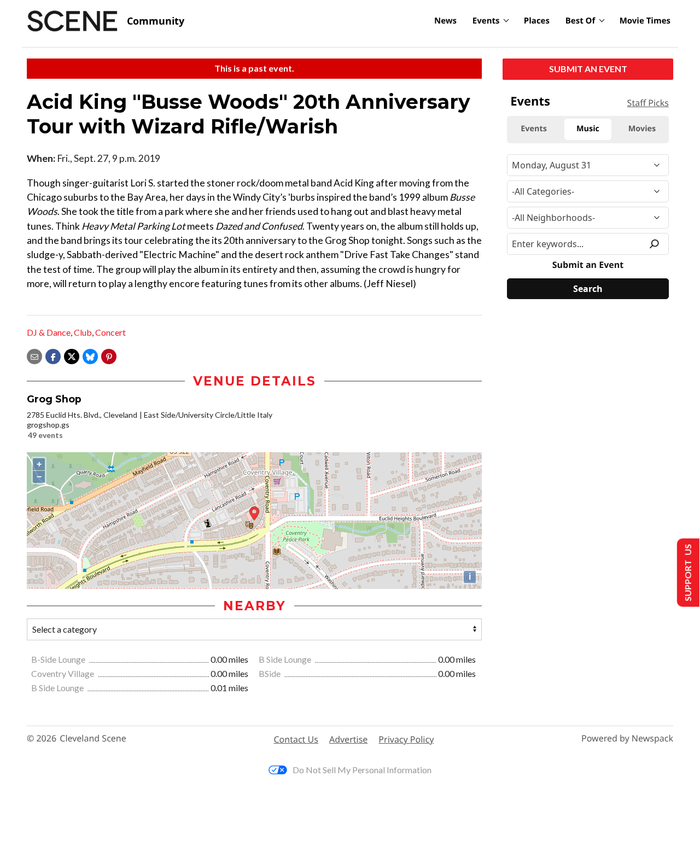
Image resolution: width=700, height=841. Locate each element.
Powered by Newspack (627, 738)
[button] (108, 355)
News (445, 20)
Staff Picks (648, 103)
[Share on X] (71, 355)
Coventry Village (63, 673)
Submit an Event (588, 68)
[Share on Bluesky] (90, 355)
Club (83, 332)
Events (486, 20)
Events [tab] (534, 129)
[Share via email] (34, 355)
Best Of (580, 20)
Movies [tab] (642, 129)
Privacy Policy (406, 739)
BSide (270, 673)
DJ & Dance (49, 332)
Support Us (687, 572)
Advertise (348, 739)
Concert (110, 332)
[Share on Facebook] (53, 355)
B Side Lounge (286, 659)
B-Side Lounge (59, 659)
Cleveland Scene (93, 738)
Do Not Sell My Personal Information (362, 769)
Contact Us (296, 739)
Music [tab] (587, 129)
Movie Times (645, 20)
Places (537, 20)
